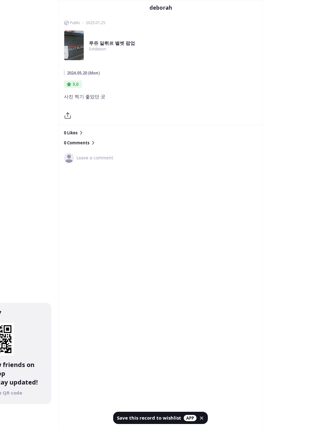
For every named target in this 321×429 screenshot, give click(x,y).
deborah (161, 7)
